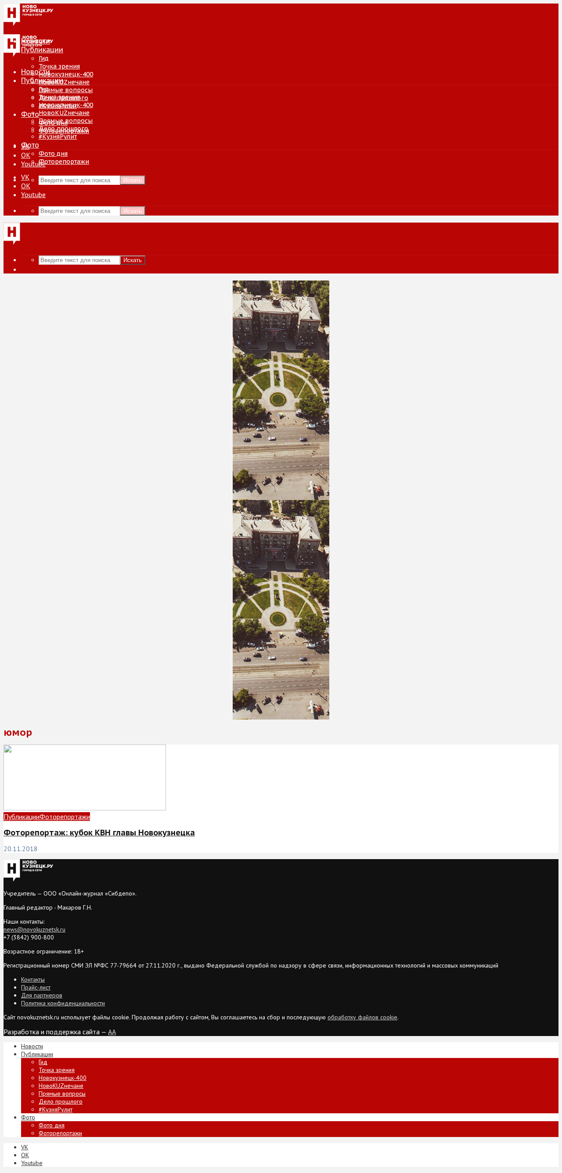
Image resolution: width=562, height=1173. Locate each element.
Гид (44, 89)
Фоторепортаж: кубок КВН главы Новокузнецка (99, 833)
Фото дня (53, 154)
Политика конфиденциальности (63, 1003)
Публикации (42, 80)
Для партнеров (41, 995)
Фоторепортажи (64, 162)
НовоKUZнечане (64, 82)
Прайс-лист (35, 987)
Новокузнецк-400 (66, 74)
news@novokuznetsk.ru (34, 929)
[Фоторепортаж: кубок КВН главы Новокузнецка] (85, 807)
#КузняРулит (58, 136)
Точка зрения (59, 66)
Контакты (33, 979)
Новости (35, 71)
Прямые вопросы (66, 90)
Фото (30, 114)
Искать (132, 180)
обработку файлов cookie (362, 1017)
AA (112, 1031)
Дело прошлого (63, 129)
